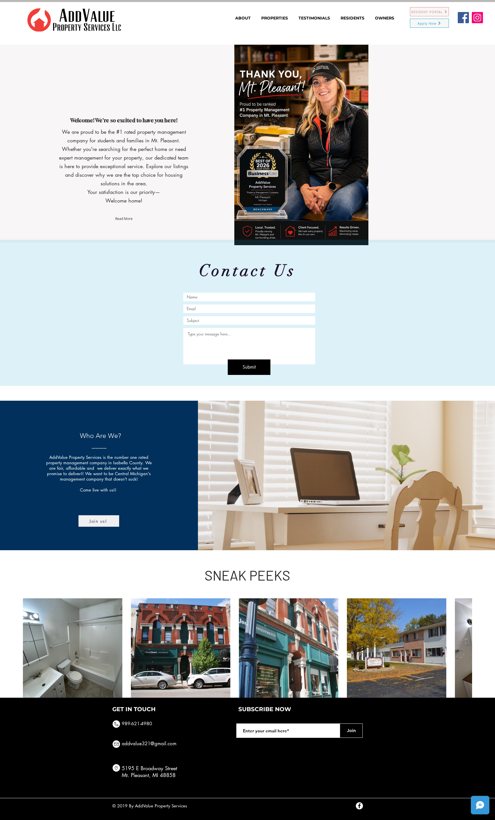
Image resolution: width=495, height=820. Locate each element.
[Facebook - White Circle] (359, 805)
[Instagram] (477, 17)
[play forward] (465, 648)
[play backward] (30, 648)
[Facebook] (463, 17)
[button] (72, 648)
